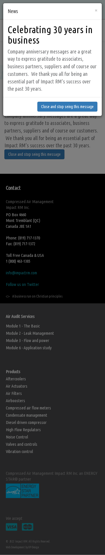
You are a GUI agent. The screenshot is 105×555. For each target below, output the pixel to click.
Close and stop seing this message (67, 106)
